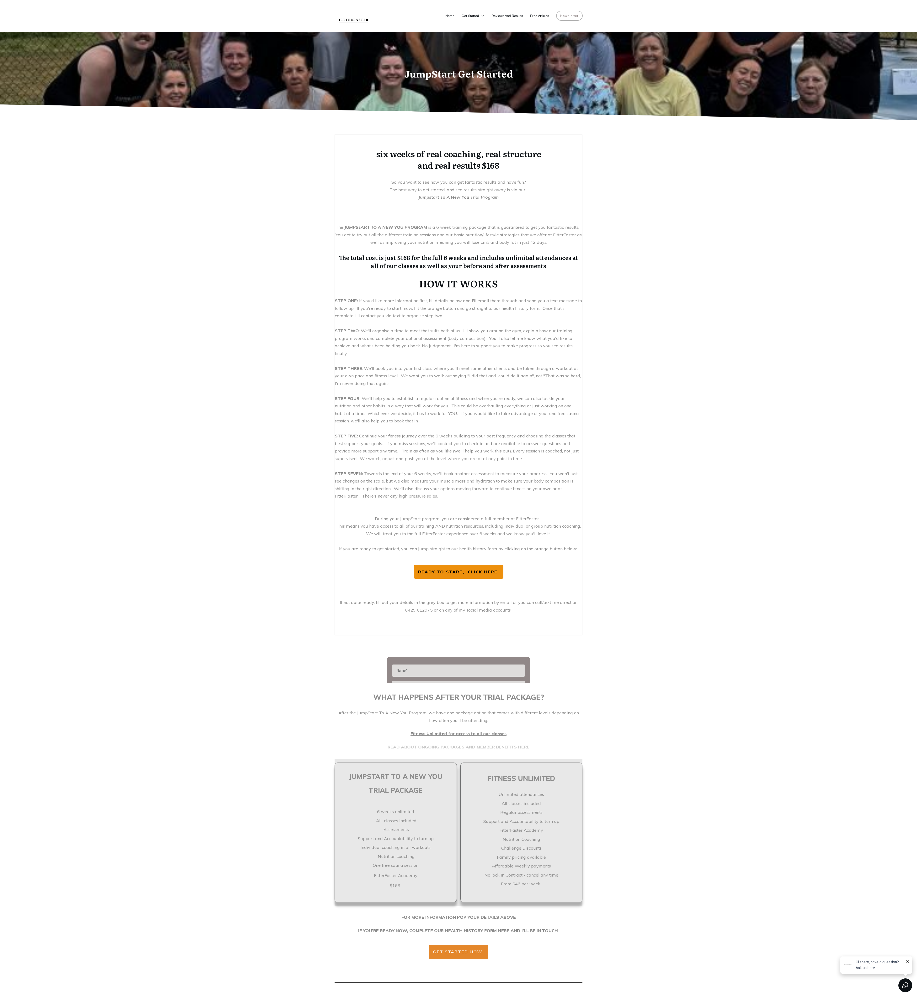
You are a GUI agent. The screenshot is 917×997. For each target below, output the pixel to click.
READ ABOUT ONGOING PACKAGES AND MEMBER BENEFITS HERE (458, 747)
